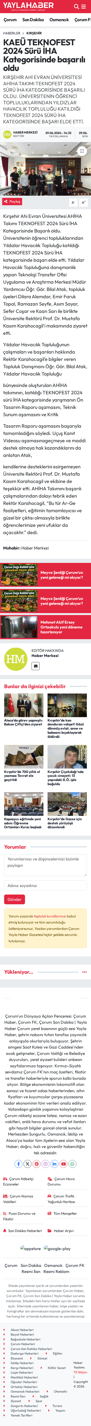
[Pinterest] (37, 1164)
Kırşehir (34, 33)
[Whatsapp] (72, 1164)
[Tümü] (84, 971)
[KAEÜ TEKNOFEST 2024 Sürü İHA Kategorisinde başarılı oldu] (45, 169)
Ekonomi (16, 1358)
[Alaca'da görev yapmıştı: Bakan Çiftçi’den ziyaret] (23, 704)
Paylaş (14, 201)
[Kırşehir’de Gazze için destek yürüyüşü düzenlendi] (67, 803)
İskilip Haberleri (21, 1363)
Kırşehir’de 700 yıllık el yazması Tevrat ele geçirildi (22, 776)
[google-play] (57, 1249)
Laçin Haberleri (21, 1372)
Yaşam (60, 1410)
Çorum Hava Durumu (61, 1181)
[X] (28, 1164)
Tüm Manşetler (65, 1213)
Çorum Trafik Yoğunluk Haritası (61, 1199)
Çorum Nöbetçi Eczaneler (18, 1181)
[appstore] (30, 1249)
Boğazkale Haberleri (25, 1339)
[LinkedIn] (54, 1164)
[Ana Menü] (83, 6)
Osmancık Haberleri (24, 1391)
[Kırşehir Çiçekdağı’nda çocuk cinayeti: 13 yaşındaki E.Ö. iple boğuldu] (67, 756)
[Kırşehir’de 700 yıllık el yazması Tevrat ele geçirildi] (23, 756)
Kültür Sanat (56, 1368)
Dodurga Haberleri (24, 1353)
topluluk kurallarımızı (50, 916)
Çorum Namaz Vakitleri (18, 1199)
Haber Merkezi (45, 655)
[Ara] (76, 6)
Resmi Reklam (56, 1271)
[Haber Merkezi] (15, 658)
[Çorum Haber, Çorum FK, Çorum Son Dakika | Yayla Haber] (28, 6)
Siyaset (15, 1401)
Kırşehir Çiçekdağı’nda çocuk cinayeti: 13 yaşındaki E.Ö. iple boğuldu (65, 778)
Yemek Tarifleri (21, 1415)
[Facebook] (19, 1164)
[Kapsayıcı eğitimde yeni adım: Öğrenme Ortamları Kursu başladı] (23, 803)
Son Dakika (33, 19)
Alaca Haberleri (21, 1330)
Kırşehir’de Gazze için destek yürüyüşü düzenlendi (65, 823)
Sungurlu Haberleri (24, 1406)
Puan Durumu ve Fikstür (19, 1216)
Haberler (11, 33)
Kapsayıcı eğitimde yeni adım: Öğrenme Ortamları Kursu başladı (22, 823)
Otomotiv (60, 1391)
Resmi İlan (31, 1271)
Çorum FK (75, 1265)
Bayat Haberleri (22, 1334)
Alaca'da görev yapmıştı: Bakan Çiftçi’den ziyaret (23, 722)
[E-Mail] (36, 666)
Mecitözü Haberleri (24, 1377)
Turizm (57, 1406)
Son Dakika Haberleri (25, 1230)
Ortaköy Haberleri (23, 1387)
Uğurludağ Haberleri (25, 1410)
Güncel (42, 1358)
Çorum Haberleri (22, 1344)
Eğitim (57, 1353)
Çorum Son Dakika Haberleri (31, 1349)
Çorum (10, 19)
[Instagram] (45, 1164)
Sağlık (44, 1396)
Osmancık (59, 19)
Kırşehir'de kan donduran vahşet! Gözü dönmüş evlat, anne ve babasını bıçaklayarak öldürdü (66, 728)
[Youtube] (63, 1164)
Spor (38, 1401)
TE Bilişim (80, 1372)
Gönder (15, 899)
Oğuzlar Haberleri (23, 1382)
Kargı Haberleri (21, 1368)
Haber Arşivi (64, 1230)
